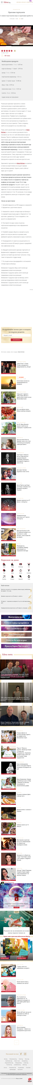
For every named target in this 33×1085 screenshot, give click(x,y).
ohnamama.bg (21, 378)
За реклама (21, 1067)
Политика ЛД (12, 1067)
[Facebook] (21, 1054)
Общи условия (19, 1078)
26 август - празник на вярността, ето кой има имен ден (15, 602)
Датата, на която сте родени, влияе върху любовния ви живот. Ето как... (15, 590)
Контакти (20, 1069)
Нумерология (29, 2)
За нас (5, 1067)
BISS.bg (25, 1064)
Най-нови (18, 2)
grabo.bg (19, 407)
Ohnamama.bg (13, 1059)
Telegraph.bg (18, 1063)
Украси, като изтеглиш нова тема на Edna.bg (16, 936)
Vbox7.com (17, 1061)
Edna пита (7, 654)
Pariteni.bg (9, 1064)
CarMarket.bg (17, 1064)
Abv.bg (5, 1059)
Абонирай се (16, 340)
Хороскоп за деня (10, 560)
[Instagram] (25, 1054)
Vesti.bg (21, 1059)
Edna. (7, 2)
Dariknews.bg (9, 1061)
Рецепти (16, 9)
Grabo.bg (26, 1063)
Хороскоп (23, 2)
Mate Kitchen (21, 352)
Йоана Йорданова (9, 882)
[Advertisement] (16, 306)
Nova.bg (27, 1059)
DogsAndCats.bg (9, 1063)
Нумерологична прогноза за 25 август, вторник (14, 608)
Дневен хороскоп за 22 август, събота (11, 596)
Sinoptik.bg (24, 1061)
